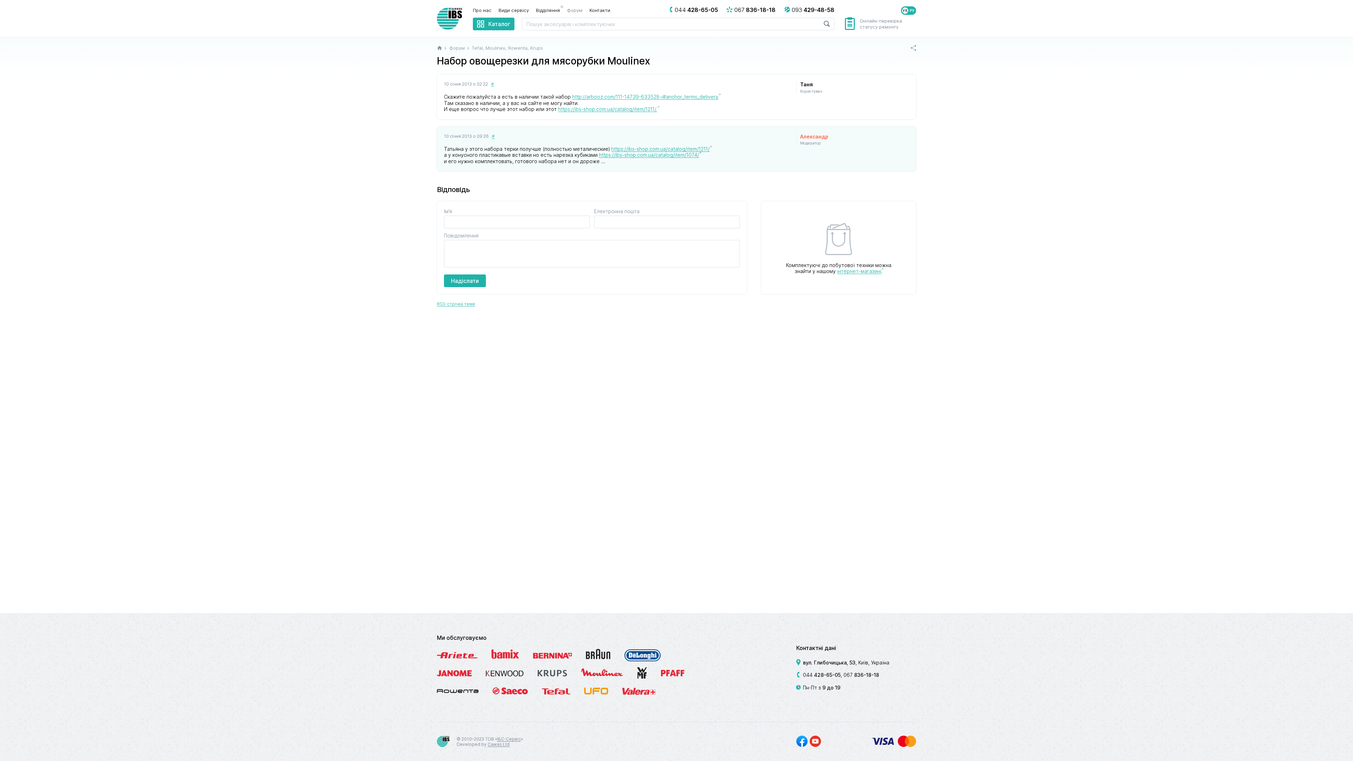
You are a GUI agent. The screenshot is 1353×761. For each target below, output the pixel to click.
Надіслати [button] (465, 280)
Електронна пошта (617, 211)
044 (822, 675)
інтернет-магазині (859, 271)
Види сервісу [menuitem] (514, 10)
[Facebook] (802, 741)
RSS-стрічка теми (456, 304)
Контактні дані (816, 647)
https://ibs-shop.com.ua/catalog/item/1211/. (607, 109)
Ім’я (448, 211)
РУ (912, 10)
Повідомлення (461, 236)
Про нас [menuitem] (482, 10)
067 (861, 675)
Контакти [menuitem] (599, 10)
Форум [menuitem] (574, 10)
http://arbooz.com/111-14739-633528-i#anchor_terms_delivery (645, 97)
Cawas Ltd (498, 744)
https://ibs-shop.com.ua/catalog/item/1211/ (660, 149)
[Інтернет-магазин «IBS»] (449, 19)
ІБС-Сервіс (509, 739)
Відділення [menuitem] (549, 10)
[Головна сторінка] (439, 48)
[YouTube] (815, 741)
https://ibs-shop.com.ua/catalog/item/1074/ (649, 155)
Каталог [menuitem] (499, 23)
